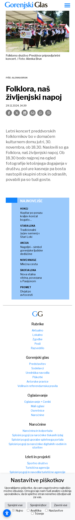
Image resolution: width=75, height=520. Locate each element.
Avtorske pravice (37, 381)
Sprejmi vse (15, 505)
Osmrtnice (37, 410)
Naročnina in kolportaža (37, 430)
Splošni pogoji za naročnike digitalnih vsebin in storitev (38, 445)
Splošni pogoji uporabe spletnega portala (37, 439)
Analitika (35, 510)
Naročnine (37, 415)
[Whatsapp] (40, 113)
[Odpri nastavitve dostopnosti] (7, 513)
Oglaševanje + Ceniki (37, 401)
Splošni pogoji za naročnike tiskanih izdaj (37, 435)
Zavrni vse (60, 505)
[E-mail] (32, 113)
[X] (17, 113)
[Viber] (48, 113)
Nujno (19, 510)
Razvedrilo (37, 348)
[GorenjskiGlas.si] (26, 5)
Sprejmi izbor (38, 505)
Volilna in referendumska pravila (38, 386)
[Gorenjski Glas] (37, 313)
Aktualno (37, 330)
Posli (37, 343)
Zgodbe (37, 339)
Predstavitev (37, 363)
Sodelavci (37, 368)
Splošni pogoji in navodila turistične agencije (37, 472)
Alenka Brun (20, 77)
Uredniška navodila (37, 372)
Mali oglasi (37, 406)
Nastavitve (56, 510)
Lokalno (37, 334)
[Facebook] (9, 113)
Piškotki (37, 377)
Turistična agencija (37, 467)
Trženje (39, 513)
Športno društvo (37, 463)
